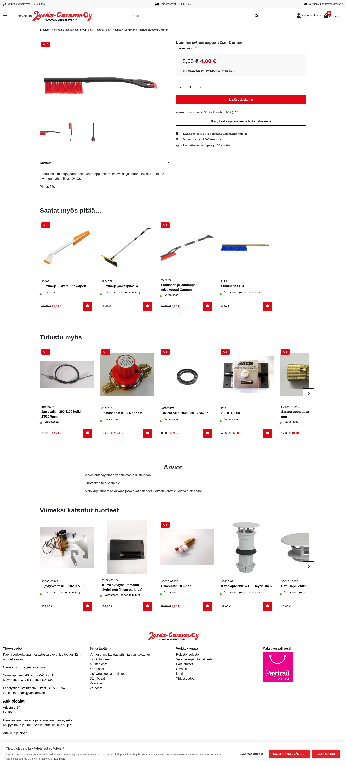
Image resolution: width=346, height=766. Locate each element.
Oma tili (181, 669)
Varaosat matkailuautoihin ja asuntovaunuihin (122, 654)
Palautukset (184, 664)
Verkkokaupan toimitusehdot (196, 659)
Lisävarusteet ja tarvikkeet (108, 673)
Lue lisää (59, 758)
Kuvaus (46, 163)
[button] (87, 306)
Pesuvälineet (102, 29)
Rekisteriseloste (187, 654)
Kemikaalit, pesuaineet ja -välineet (72, 29)
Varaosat (96, 688)
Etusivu (44, 29)
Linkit (180, 673)
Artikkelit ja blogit (15, 733)
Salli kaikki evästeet (289, 753)
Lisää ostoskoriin (241, 99)
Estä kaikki (326, 753)
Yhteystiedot (185, 678)
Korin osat (97, 669)
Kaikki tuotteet (100, 659)
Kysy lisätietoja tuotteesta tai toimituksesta (241, 121)
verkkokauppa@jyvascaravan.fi (25, 693)
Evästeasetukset (251, 753)
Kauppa (117, 29)
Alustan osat (98, 664)
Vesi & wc (97, 683)
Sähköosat (97, 678)
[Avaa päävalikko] (8, 16)
